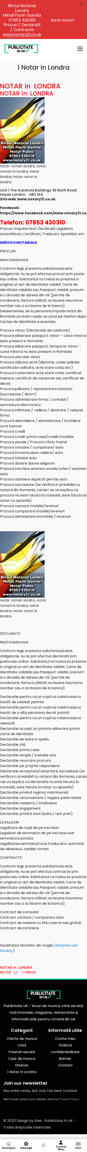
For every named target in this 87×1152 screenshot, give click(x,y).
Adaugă (26, 1147)
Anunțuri (8, 1147)
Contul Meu (61, 1148)
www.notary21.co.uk (22, 34)
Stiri (78, 1147)
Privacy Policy (69, 1099)
